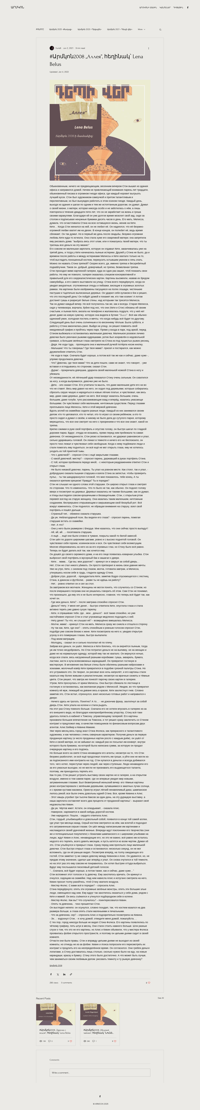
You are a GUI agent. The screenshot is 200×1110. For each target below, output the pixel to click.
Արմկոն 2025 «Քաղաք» (60, 29)
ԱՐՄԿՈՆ (17, 7)
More (140, 29)
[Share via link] (71, 974)
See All (161, 998)
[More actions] (148, 48)
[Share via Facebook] (51, 974)
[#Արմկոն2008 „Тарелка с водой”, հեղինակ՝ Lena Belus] (55, 1014)
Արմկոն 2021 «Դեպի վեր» (120, 29)
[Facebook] (187, 7)
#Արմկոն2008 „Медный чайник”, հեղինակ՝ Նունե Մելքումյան (98, 1031)
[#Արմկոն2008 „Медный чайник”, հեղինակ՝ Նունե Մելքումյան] (99, 1014)
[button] (178, 7)
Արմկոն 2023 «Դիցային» (90, 29)
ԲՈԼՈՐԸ (40, 29)
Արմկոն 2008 (56, 965)
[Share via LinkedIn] (64, 974)
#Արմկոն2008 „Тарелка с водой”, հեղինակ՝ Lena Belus (54, 1031)
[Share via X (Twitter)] (57, 974)
